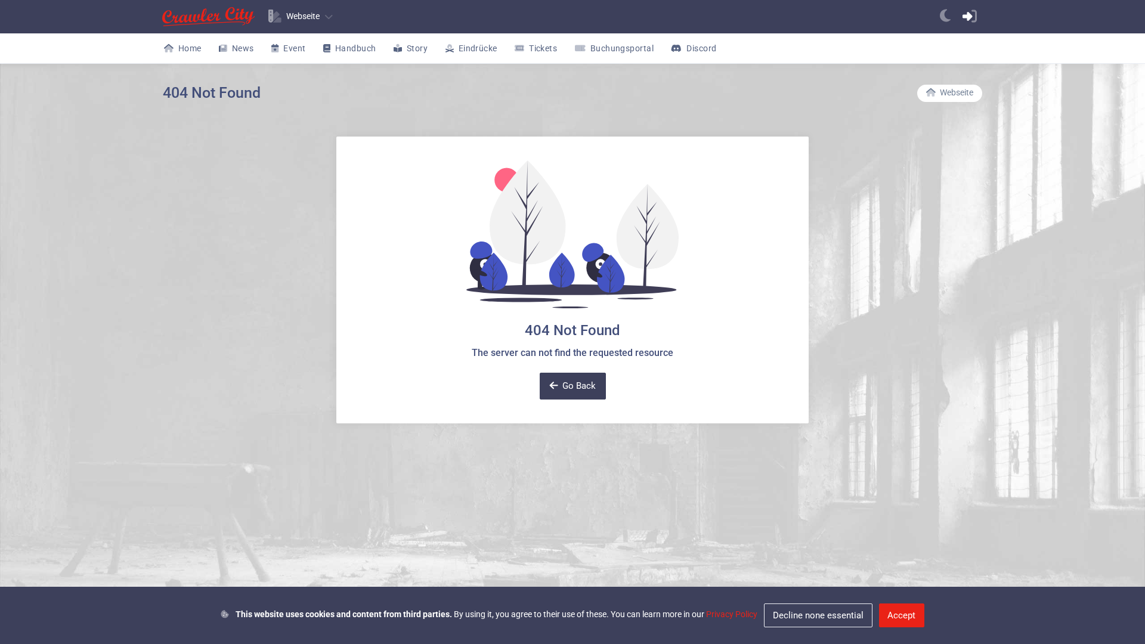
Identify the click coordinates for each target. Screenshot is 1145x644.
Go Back (579, 385)
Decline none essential (818, 615)
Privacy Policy (731, 614)
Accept (901, 615)
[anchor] (945, 16)
